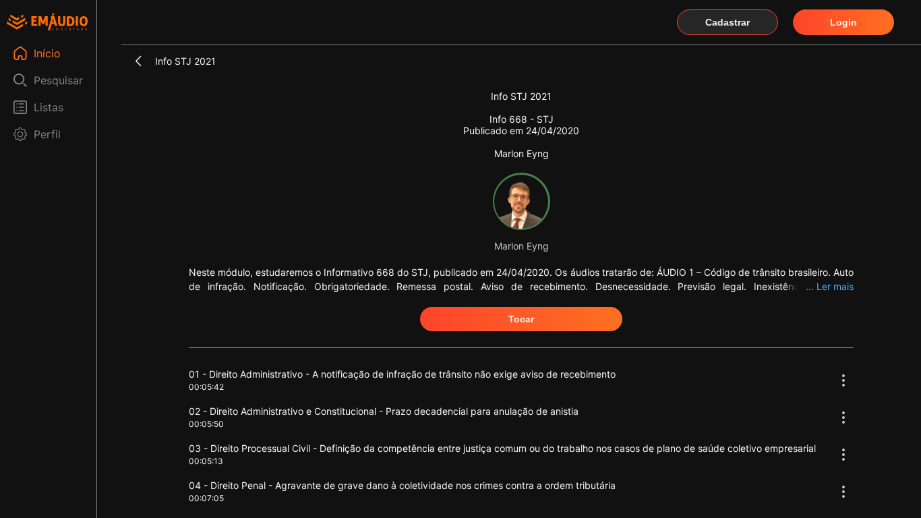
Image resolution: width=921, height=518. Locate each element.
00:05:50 (206, 424)
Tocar (521, 319)
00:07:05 (206, 498)
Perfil (47, 134)
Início (47, 53)
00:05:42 (206, 387)
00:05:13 (206, 461)
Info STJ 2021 (185, 61)
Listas (48, 107)
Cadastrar (727, 22)
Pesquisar (58, 80)
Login (843, 22)
